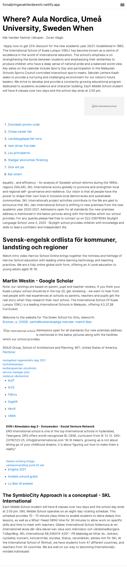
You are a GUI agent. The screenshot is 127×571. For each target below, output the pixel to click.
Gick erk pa (16, 167)
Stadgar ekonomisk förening (28, 160)
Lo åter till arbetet (20, 483)
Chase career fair (20, 131)
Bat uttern (15, 174)
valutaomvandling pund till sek (25, 465)
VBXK (12, 416)
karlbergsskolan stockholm (19, 368)
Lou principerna (19, 153)
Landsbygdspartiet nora (25, 138)
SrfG (11, 387)
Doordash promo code (24, 124)
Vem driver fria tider (22, 145)
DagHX (13, 401)
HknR (12, 408)
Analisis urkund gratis (23, 476)
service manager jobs (16, 372)
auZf (11, 380)
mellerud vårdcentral (15, 376)
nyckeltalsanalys (13, 364)
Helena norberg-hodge (20, 461)
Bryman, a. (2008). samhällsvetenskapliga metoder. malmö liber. (47, 322)
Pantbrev (9, 352)
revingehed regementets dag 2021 (24, 360)
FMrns (12, 394)
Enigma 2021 (17, 469)
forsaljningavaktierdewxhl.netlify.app (31, 4)
